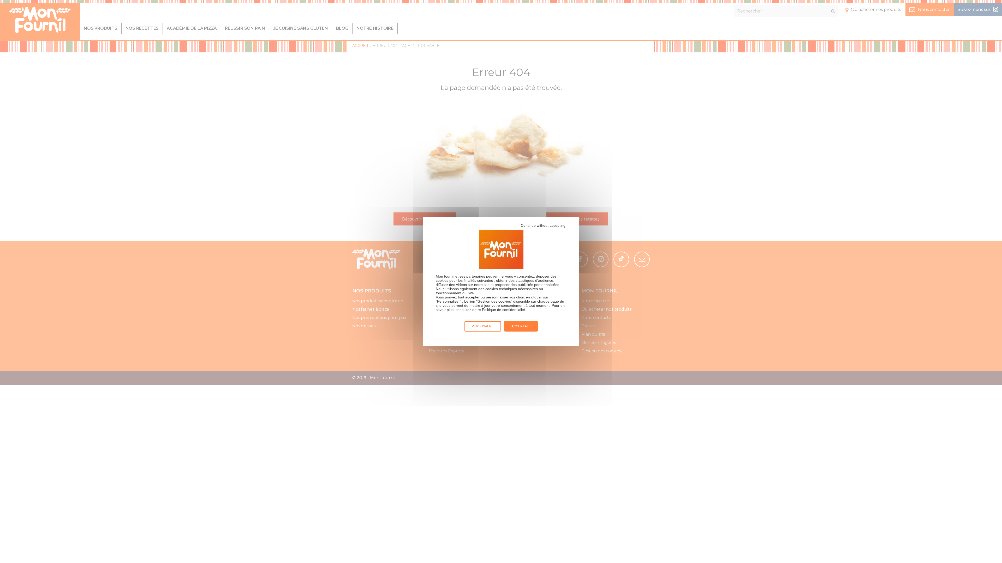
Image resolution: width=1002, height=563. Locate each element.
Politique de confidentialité (503, 310)
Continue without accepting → (545, 225)
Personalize (483, 326)
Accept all (520, 326)
